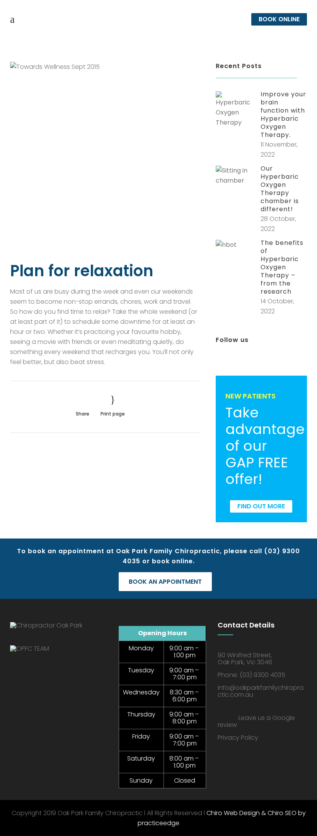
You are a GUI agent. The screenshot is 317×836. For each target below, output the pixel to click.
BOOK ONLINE (279, 19)
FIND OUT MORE (261, 506)
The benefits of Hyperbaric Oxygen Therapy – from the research (282, 267)
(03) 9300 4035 (262, 674)
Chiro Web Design (233, 813)
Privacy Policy (238, 737)
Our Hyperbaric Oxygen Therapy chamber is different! (280, 189)
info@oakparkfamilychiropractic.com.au (260, 691)
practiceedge (158, 823)
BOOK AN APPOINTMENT (165, 581)
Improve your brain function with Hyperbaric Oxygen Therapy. (283, 114)
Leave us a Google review (256, 721)
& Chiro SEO (278, 813)
